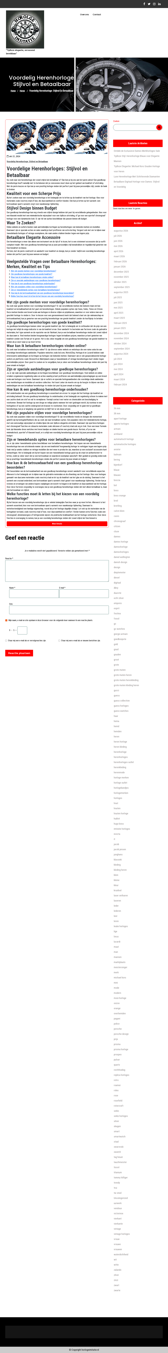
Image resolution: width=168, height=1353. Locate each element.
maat (116, 946)
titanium (118, 1172)
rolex (116, 1090)
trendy (117, 1182)
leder (116, 905)
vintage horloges (122, 1234)
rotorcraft (118, 1105)
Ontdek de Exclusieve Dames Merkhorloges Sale (137, 151)
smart (117, 1131)
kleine (116, 880)
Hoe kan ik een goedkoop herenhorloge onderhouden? (33, 283)
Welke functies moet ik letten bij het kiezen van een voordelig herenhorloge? (42, 296)
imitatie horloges (122, 828)
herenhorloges (121, 757)
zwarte (117, 1290)
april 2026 (118, 251)
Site (11, 604)
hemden (118, 731)
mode (116, 987)
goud (116, 649)
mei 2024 (118, 369)
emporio (118, 603)
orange (117, 1008)
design (117, 567)
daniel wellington (122, 557)
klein (116, 875)
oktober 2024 (120, 343)
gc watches (119, 628)
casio (116, 516)
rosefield (118, 1100)
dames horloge (121, 541)
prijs (116, 1039)
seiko (116, 1110)
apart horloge (120, 418)
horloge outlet (120, 782)
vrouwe (117, 1244)
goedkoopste (120, 639)
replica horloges (121, 1075)
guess (117, 695)
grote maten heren (123, 675)
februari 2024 (120, 384)
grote (116, 664)
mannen (118, 957)
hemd (116, 726)
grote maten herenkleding (126, 680)
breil (116, 500)
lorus (116, 936)
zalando (117, 1269)
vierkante (118, 1223)
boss (116, 490)
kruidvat (118, 890)
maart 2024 (119, 379)
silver (116, 1121)
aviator (117, 449)
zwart (116, 1285)
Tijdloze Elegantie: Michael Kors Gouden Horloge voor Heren (137, 169)
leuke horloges (121, 926)
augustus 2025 (121, 292)
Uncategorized (121, 1198)
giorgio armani (121, 634)
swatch (117, 1152)
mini (116, 982)
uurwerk (118, 1203)
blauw (116, 469)
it (114, 839)
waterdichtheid (121, 1254)
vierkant (118, 1218)
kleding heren (120, 869)
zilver (116, 1275)
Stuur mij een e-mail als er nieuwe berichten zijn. (80, 640)
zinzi (116, 1280)
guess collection (122, 700)
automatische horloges (125, 444)
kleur (116, 885)
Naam (12, 588)
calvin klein (119, 511)
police (117, 1023)
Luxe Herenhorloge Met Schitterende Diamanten (137, 176)
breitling (118, 505)
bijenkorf (118, 464)
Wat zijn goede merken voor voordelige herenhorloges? (33, 271)
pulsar (117, 1059)
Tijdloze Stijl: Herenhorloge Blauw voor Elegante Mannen (136, 159)
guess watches (121, 711)
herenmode (119, 772)
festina (117, 613)
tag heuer (118, 1157)
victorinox (118, 1213)
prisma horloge (121, 1049)
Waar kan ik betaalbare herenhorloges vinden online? (32, 277)
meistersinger (120, 967)
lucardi (117, 941)
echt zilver (119, 598)
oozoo (117, 1003)
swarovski (119, 1146)
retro (116, 1080)
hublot (117, 818)
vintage (117, 1228)
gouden (117, 654)
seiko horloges (121, 1116)
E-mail (62, 588)
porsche (118, 1028)
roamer (117, 1085)
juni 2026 (118, 241)
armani (117, 428)
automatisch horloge (124, 439)
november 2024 (121, 338)
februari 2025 (120, 323)
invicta (117, 834)
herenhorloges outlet (124, 762)
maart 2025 (119, 317)
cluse (116, 531)
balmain (117, 454)
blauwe (117, 475)
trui (115, 1187)
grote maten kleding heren (126, 685)
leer (115, 916)
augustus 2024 (121, 353)
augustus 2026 (121, 230)
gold (116, 644)
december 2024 (121, 333)
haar (116, 716)
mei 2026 (118, 246)
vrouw (117, 1239)
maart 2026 (119, 256)
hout (116, 803)
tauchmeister (120, 1162)
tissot (116, 1167)
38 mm (117, 413)
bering (117, 459)
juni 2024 (118, 364)
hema (116, 721)
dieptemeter (120, 572)
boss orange (120, 495)
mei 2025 (118, 307)
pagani (117, 1018)
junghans (118, 854)
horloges (118, 798)
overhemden (120, 1013)
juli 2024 (118, 359)
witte (116, 1264)
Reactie (9, 558)
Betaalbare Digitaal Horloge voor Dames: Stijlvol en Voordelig (136, 184)
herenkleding (120, 767)
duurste (117, 593)
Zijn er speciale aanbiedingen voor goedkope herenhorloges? (36, 280)
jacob (116, 844)
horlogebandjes (121, 787)
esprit (116, 608)
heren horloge (120, 741)
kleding (117, 864)
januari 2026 (120, 266)
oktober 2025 (120, 282)
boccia (117, 480)
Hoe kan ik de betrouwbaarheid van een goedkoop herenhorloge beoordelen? (42, 293)
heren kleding (120, 746)
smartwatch (119, 1136)
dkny (116, 587)
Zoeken (116, 121)
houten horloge (121, 813)
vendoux (118, 1208)
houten (117, 808)
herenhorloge (120, 752)
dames (117, 536)
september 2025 (122, 287)
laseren (117, 900)
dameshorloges (121, 552)
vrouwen (118, 1249)
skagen (117, 1126)
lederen (117, 910)
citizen (117, 526)
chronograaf (120, 521)
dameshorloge (121, 546)
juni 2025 (118, 302)
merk (116, 972)
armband (118, 434)
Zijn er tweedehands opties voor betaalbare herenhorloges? (35, 290)
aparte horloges (121, 423)
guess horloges (121, 705)
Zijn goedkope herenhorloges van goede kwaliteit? (31, 274)
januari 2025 (120, 328)
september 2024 (122, 348)
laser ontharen (121, 895)
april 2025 (118, 312)
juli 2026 (118, 235)
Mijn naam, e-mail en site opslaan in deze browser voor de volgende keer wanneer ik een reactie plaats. (50, 620)
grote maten (120, 669)
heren (22, 90)
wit (115, 1259)
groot (116, 659)
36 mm (117, 408)
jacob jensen (120, 849)
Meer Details (57, 524)
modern (117, 993)
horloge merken (121, 777)
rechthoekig (119, 1069)
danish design (120, 562)
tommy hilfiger (121, 1177)
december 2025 (121, 271)
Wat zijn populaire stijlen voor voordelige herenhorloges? (34, 286)
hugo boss (119, 823)
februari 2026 (120, 261)
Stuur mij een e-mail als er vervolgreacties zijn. (27, 640)
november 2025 (121, 276)
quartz (117, 1064)
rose (116, 1095)
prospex (118, 1054)
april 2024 (118, 374)
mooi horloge (120, 998)
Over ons (84, 14)
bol (115, 485)
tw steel (118, 1193)
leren (116, 921)
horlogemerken (121, 793)
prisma (117, 1044)
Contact (97, 14)
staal (116, 1141)
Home (13, 90)
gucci (116, 690)
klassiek (118, 859)
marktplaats (119, 962)
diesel (117, 577)
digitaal (117, 582)
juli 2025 (118, 297)
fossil (116, 618)
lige (115, 931)
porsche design (121, 1034)
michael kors (120, 977)
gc (115, 623)
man (116, 952)
